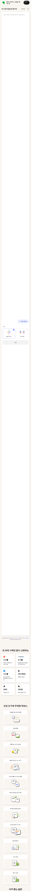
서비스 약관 (17, 638)
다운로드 (26, 2)
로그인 (23, 9)
